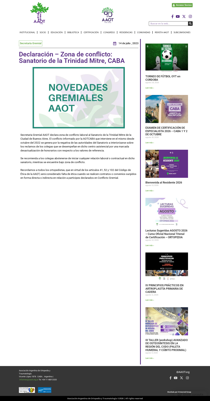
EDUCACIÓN (57, 32)
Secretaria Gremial (30, 43)
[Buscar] (190, 23)
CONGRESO (109, 32)
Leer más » (149, 88)
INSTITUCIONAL (27, 32)
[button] (190, 394)
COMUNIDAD (143, 32)
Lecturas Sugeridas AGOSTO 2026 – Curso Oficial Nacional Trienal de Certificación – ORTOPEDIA (166, 234)
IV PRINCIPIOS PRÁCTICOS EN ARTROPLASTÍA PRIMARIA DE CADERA (164, 288)
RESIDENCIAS (126, 32)
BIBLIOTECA (73, 32)
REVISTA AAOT (162, 32)
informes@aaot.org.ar (29, 379)
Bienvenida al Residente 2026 (163, 182)
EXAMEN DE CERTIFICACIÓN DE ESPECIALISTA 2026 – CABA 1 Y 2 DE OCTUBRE (166, 131)
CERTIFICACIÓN (91, 32)
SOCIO (43, 32)
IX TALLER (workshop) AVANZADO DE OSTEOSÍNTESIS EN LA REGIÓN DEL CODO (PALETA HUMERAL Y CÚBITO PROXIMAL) (166, 345)
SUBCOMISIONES (182, 32)
